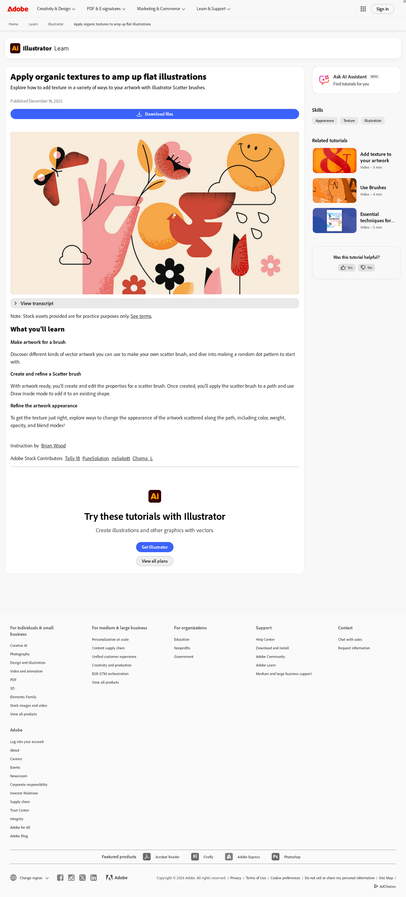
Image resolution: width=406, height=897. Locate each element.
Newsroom (18, 775)
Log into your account (27, 741)
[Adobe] (18, 8)
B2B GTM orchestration (110, 673)
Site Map (386, 877)
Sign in (383, 9)
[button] (363, 9)
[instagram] (71, 877)
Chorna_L (143, 458)
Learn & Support (211, 8)
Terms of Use (256, 877)
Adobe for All (20, 827)
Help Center (265, 639)
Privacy (235, 877)
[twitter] (82, 877)
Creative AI (18, 645)
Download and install (272, 648)
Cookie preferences (285, 877)
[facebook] (60, 877)
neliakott (121, 458)
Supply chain (20, 801)
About (14, 750)
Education (181, 639)
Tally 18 (72, 458)
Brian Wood (53, 445)
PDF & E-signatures (104, 8)
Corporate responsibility (29, 784)
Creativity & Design (53, 8)
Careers (16, 758)
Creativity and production (111, 665)
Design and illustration (27, 662)
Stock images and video (28, 705)
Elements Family (23, 696)
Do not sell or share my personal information (340, 877)
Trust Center (19, 810)
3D (12, 688)
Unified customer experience (114, 656)
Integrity (16, 818)
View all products (23, 714)
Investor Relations (24, 793)
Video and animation (26, 671)
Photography (20, 654)
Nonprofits (182, 648)
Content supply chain (108, 648)
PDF (13, 679)
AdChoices (388, 886)
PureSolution (95, 458)
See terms (141, 316)
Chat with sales (350, 639)
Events (15, 767)
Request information (354, 648)
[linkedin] (93, 877)
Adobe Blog (19, 835)
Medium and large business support (284, 673)
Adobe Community (270, 656)
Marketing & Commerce (158, 8)
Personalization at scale (110, 639)
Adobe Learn (266, 665)
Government (183, 656)
